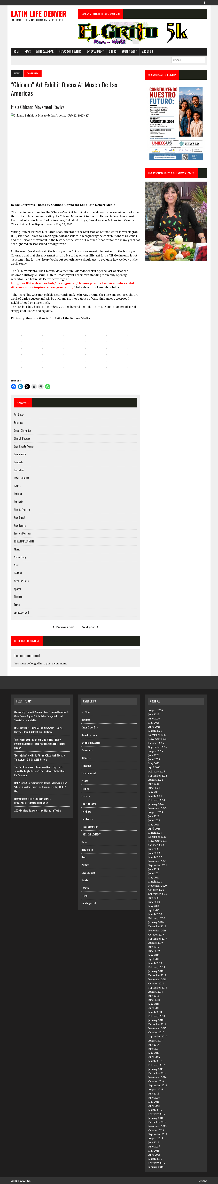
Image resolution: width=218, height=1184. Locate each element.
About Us (147, 51)
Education (19, 470)
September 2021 (157, 865)
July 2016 (153, 1093)
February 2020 (156, 918)
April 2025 (154, 767)
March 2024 (155, 796)
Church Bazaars (22, 438)
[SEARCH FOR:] (188, 60)
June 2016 (154, 1097)
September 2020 (157, 893)
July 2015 (153, 1142)
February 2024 (156, 800)
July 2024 (153, 783)
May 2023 (153, 824)
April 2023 (154, 828)
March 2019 (155, 963)
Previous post (65, 627)
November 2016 (157, 1077)
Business (18, 423)
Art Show (19, 415)
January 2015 (156, 1167)
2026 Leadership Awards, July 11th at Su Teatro (37, 810)
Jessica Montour (22, 533)
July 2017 (153, 1044)
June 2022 (154, 853)
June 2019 (154, 950)
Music (17, 549)
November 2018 (157, 979)
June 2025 (154, 759)
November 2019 (157, 930)
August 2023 (155, 812)
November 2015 (157, 1126)
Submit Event (129, 51)
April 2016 (154, 1105)
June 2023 (154, 820)
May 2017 (153, 1052)
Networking (20, 557)
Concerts (18, 462)
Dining (112, 51)
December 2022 (157, 836)
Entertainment (95, 51)
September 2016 (157, 1085)
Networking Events (70, 51)
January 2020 (156, 922)
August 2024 (155, 779)
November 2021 (157, 861)
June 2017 (154, 1048)
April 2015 (154, 1154)
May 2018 (153, 1003)
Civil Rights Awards (24, 446)
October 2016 (156, 1081)
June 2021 (154, 873)
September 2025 (157, 747)
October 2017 (156, 1032)
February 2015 (156, 1162)
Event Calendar (45, 51)
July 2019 (153, 946)
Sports (17, 589)
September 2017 (157, 1036)
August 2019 (155, 942)
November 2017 (157, 1028)
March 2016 (155, 1109)
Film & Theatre (22, 510)
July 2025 (153, 755)
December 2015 (157, 1122)
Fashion (18, 494)
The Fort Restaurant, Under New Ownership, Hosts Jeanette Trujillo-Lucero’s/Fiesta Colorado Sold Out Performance (39, 771)
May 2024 (153, 792)
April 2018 (154, 1008)
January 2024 (156, 804)
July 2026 (153, 714)
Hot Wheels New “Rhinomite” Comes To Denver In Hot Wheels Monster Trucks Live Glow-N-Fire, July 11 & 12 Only (40, 787)
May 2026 (153, 722)
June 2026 (154, 718)
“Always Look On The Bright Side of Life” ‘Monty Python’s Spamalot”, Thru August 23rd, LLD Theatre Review (39, 744)
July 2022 (153, 849)
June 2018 (154, 999)
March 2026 (155, 730)
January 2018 (156, 1020)
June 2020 (154, 902)
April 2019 (154, 959)
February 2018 (156, 1016)
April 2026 (154, 726)
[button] (21, 327)
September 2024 (157, 775)
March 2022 (155, 857)
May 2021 (153, 877)
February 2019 (156, 967)
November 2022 (157, 840)
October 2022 (156, 845)
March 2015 (155, 1158)
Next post (88, 627)
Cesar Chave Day (22, 431)
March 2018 (155, 1012)
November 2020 (157, 885)
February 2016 (156, 1114)
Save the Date (21, 581)
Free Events (20, 525)
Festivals (18, 502)
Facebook (203, 1180)
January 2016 (156, 1118)
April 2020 (154, 910)
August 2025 (155, 751)
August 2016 (155, 1089)
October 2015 (156, 1130)
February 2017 (156, 1065)
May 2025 (153, 763)
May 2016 (153, 1101)
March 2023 (155, 832)
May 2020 (153, 906)
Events (17, 486)
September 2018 (157, 987)
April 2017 (154, 1056)
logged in (36, 663)
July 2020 (153, 898)
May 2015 (153, 1150)
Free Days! (19, 517)
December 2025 (157, 734)
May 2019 (153, 955)
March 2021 (155, 881)
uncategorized (21, 612)
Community (20, 454)
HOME (16, 51)
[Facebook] (204, 2)
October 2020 (156, 889)
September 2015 (157, 1134)
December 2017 (157, 1024)
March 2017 (155, 1061)
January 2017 (156, 1069)
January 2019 (156, 971)
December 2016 (157, 1073)
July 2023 (153, 816)
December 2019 (157, 926)
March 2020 (155, 914)
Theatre (18, 597)
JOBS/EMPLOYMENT (24, 541)
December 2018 (157, 975)
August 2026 (155, 710)
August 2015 (155, 1138)
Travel (17, 605)
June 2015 (154, 1146)
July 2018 (153, 995)
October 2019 (156, 934)
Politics (18, 573)
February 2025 (156, 771)
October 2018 (156, 983)
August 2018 (155, 991)
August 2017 (155, 1040)
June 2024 (154, 787)
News (28, 51)
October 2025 (156, 743)
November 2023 (157, 808)
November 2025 (157, 739)
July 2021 (153, 869)
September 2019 (157, 938)
